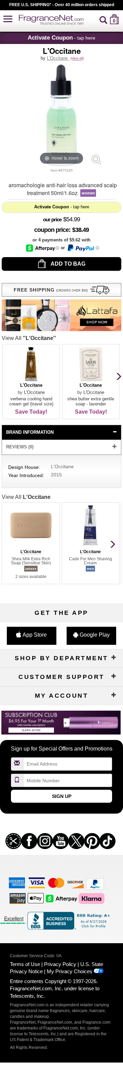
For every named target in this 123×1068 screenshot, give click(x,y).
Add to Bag (67, 264)
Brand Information (30, 432)
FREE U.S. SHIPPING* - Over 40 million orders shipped (61, 4)
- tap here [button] (61, 37)
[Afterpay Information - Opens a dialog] (42, 248)
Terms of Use (25, 964)
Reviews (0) (19, 446)
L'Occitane (58, 58)
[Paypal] (95, 884)
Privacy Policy (60, 964)
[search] (103, 19)
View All (29, 338)
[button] (7, 19)
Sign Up (61, 796)
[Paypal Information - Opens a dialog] (83, 248)
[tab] (61, 432)
